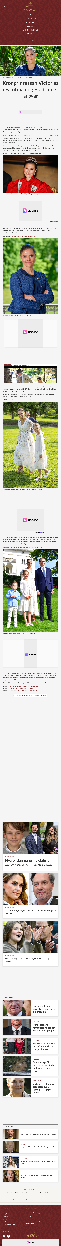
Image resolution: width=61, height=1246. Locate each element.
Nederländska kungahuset (11, 1196)
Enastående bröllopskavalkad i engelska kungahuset (25, 686)
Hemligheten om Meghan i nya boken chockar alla (24, 400)
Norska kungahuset (30, 1193)
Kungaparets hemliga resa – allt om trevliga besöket (25, 153)
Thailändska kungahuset (24, 1199)
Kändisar (30, 26)
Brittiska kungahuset (20, 1193)
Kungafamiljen (30, 19)
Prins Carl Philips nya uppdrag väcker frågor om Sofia (25, 547)
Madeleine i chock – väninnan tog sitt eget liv (23, 690)
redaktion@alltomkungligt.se (34, 1213)
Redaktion (30, 34)
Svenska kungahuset (9, 77)
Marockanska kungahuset (37, 1199)
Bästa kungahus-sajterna (9, 1224)
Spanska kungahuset (51, 1193)
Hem (30, 15)
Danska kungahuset (41, 1193)
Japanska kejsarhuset (13, 1199)
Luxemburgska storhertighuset (48, 1196)
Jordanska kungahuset (35, 1196)
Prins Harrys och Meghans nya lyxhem (21, 688)
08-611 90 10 (30, 1218)
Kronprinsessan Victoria (25, 77)
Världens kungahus (30, 30)
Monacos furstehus (49, 1199)
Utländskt (30, 22)
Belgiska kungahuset (23, 1196)
